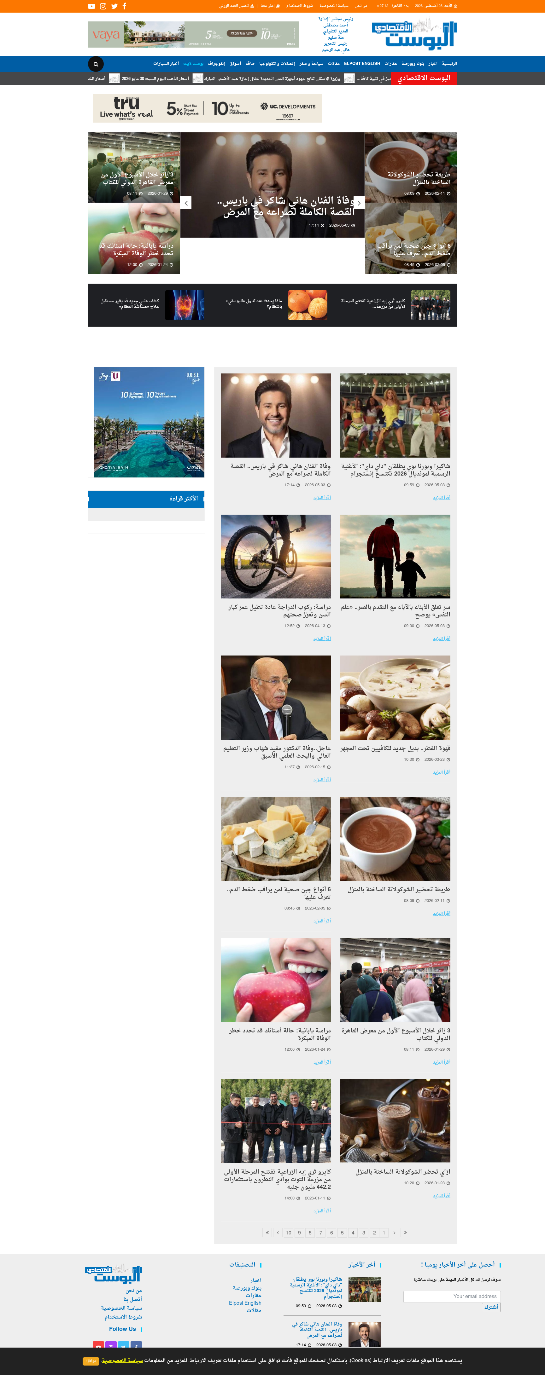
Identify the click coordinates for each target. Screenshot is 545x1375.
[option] (272, 193)
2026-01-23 (435, 1183)
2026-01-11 (315, 1198)
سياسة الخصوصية (334, 6)
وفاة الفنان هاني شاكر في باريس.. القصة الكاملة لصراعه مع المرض (280, 470)
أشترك (491, 1307)
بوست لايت (193, 64)
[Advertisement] (484, 204)
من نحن (361, 6)
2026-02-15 (315, 767)
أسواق (235, 64)
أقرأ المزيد (441, 498)
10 (288, 1233)
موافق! (91, 1361)
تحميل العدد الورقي (234, 6)
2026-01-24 (315, 1049)
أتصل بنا (132, 1299)
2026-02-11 (435, 901)
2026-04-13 (315, 626)
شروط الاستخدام (299, 6)
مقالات (334, 64)
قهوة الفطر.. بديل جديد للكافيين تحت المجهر (395, 749)
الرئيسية (449, 64)
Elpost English (362, 64)
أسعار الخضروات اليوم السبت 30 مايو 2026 (135, 79)
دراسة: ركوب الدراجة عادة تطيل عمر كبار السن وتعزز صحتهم (279, 611)
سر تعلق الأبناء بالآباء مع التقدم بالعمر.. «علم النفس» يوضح (275, 224)
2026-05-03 (315, 485)
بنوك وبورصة (412, 64)
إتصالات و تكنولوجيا (277, 64)
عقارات (390, 64)
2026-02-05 (315, 908)
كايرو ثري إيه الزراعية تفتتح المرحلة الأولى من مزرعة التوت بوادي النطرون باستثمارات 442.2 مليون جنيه (277, 1180)
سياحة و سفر (312, 64)
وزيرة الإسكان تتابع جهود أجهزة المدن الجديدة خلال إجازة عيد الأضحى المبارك (340, 79)
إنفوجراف (216, 64)
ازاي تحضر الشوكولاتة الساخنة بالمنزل (402, 1172)
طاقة (250, 64)
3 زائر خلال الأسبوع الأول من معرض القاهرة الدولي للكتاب (137, 179)
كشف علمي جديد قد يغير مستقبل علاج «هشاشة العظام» (253, 304)
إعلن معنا (268, 6)
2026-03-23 (435, 759)
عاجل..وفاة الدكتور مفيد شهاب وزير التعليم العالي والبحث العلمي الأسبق (277, 752)
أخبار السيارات (166, 64)
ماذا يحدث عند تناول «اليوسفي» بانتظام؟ (377, 304)
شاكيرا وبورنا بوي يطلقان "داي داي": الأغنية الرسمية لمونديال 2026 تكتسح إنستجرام (395, 470)
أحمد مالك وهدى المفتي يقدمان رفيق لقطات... (127, 304)
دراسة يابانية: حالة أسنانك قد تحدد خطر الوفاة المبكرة (136, 250)
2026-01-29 (435, 1049)
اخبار (433, 64)
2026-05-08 (435, 485)
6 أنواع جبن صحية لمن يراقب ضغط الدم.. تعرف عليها (414, 250)
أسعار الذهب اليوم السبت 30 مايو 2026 (223, 79)
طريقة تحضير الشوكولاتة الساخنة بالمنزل (419, 179)
